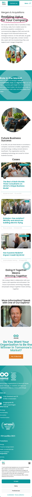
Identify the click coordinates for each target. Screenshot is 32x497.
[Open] (28, 3)
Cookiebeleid (10, 494)
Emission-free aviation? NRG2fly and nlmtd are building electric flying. (13, 220)
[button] (29, 463)
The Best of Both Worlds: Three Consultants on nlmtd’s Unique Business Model (14, 184)
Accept (16, 481)
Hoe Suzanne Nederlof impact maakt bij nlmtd (13, 254)
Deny (16, 486)
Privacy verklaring (19, 494)
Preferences (16, 491)
